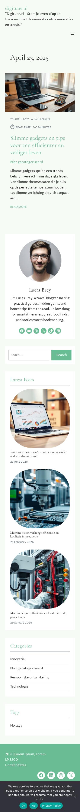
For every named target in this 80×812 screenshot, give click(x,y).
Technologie (19, 686)
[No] (75, 796)
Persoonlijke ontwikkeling (29, 677)
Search (61, 355)
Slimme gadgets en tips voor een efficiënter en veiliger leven (37, 145)
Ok (23, 805)
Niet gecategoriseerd (26, 162)
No (34, 805)
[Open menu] (72, 33)
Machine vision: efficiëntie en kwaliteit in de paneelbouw (38, 615)
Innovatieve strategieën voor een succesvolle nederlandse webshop (38, 454)
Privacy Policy (51, 805)
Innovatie (17, 659)
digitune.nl (16, 8)
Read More (18, 207)
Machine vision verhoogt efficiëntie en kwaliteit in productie (34, 534)
